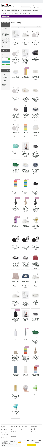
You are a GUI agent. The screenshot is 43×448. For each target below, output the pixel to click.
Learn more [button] (37, 442)
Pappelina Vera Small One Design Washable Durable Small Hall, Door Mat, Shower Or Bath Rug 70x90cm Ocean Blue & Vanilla (25, 284)
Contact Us (13, 438)
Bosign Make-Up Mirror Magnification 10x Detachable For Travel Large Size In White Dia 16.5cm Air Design (35, 283)
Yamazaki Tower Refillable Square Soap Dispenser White (16, 338)
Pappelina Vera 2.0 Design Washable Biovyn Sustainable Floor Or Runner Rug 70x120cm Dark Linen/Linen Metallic (15, 358)
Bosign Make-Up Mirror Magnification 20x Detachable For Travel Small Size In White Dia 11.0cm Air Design (15, 134)
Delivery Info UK (4, 429)
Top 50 (3, 10)
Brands (20, 13)
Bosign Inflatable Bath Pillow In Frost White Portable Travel (35, 77)
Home (2, 19)
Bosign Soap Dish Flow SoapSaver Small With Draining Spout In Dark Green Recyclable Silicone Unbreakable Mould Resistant (35, 340)
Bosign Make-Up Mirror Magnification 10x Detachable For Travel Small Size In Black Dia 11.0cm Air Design (25, 246)
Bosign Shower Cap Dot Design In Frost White (25, 394)
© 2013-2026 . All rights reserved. (8, 441)
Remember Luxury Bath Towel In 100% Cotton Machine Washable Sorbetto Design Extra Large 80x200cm (15, 190)
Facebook (34, 429)
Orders (3, 52)
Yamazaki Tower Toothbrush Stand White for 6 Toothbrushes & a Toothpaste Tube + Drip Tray (25, 153)
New (5, 10)
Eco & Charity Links (14, 433)
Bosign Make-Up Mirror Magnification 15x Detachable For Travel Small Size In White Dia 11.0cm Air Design (35, 41)
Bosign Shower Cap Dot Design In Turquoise (15, 412)
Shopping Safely (4, 437)
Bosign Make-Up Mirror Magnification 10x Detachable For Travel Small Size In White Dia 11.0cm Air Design (15, 97)
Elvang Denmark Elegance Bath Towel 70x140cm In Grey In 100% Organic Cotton (15, 208)
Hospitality (16, 13)
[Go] (9, 59)
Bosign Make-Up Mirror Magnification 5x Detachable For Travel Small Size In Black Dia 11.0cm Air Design (15, 246)
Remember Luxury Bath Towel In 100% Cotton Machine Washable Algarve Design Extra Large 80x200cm (15, 227)
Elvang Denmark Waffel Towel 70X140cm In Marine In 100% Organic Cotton (15, 376)
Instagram (34, 428)
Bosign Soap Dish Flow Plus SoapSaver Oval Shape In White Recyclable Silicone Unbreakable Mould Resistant (25, 171)
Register (5, 64)
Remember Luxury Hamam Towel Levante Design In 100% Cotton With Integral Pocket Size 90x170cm (15, 395)
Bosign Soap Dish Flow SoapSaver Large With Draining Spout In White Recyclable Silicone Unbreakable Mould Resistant (25, 98)
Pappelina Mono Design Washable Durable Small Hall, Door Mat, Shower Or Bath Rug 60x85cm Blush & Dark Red (35, 265)
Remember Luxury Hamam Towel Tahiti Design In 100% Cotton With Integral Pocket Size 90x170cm (25, 78)
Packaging (13, 434)
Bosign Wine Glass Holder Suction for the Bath (35, 226)
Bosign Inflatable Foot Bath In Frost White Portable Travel (35, 133)
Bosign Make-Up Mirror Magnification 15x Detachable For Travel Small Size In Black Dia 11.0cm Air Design (35, 246)
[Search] (29, 7)
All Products (9, 10)
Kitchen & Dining (21, 10)
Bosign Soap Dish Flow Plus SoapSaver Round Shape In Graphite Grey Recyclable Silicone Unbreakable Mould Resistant (35, 172)
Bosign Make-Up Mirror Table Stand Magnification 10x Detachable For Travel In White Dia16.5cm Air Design (25, 60)
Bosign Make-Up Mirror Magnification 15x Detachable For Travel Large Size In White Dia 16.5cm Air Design (25, 41)
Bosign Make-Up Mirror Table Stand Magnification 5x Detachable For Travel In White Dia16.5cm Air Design (25, 302)
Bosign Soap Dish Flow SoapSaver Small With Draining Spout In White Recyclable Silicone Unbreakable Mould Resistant (35, 98)
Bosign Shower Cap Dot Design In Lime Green (35, 394)
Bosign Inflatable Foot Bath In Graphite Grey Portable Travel (35, 58)
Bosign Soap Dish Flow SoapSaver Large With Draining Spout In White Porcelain (35, 301)
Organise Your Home (28, 10)
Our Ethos (13, 429)
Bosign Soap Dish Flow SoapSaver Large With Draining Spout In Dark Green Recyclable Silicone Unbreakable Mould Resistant (15, 172)
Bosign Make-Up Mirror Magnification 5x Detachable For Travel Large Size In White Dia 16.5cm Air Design (15, 302)
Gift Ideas (24, 13)
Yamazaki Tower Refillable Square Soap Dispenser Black (26, 115)
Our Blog (34, 431)
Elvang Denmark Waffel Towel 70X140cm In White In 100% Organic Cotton (25, 376)
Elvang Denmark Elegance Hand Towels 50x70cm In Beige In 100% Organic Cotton (25, 208)
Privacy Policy (3, 432)
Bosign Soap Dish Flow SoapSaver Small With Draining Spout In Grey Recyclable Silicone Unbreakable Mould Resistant (15, 116)
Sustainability (13, 431)
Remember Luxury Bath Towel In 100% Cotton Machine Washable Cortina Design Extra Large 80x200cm (25, 358)
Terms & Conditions (4, 434)
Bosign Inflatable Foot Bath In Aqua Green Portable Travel (16, 151)
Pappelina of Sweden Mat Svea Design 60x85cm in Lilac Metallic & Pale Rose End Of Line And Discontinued (15, 283)
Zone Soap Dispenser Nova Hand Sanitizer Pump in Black (16, 319)
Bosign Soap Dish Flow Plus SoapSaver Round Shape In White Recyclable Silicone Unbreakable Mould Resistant (15, 78)
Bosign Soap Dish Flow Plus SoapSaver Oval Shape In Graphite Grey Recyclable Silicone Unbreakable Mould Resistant (35, 116)
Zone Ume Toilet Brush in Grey (25, 337)
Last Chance (29, 13)
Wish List (3, 54)
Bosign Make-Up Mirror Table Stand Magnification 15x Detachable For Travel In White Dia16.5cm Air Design (15, 41)
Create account (24, 429)
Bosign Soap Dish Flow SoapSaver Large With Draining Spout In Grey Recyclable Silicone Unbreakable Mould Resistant (25, 265)
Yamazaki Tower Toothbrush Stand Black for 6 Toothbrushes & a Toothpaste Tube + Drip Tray (25, 320)
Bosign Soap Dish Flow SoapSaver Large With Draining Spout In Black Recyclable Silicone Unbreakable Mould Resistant (15, 265)
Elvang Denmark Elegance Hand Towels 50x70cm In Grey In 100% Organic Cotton (35, 208)
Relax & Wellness (11, 13)
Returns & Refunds (4, 430)
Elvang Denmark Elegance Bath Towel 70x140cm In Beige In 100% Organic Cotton (35, 357)
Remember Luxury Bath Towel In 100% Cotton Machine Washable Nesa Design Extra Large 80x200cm (35, 376)
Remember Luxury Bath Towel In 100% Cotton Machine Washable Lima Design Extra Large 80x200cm (25, 190)
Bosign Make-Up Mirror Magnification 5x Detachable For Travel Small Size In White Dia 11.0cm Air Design (15, 60)
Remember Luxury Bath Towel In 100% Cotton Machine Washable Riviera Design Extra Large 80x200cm (25, 134)
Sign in (5, 62)
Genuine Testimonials (15, 428)
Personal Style (4, 13)
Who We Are (13, 436)
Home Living (14, 10)
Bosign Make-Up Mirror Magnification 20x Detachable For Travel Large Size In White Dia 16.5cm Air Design (25, 227)
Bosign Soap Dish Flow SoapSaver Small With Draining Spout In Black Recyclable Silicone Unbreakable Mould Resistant (35, 191)
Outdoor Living (35, 10)
